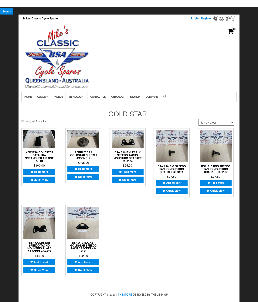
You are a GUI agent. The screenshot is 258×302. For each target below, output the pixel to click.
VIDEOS (58, 96)
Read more (41, 172)
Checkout (117, 96)
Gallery (43, 96)
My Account (77, 96)
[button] (165, 97)
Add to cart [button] (173, 182)
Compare (152, 96)
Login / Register (201, 18)
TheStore (125, 294)
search (135, 96)
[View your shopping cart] (231, 32)
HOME (28, 96)
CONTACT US (98, 96)
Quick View (41, 179)
